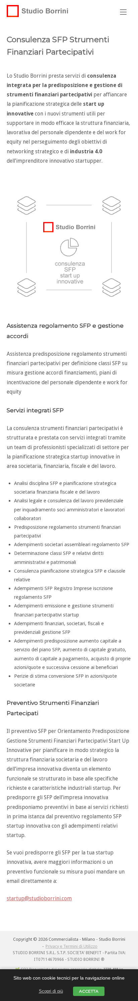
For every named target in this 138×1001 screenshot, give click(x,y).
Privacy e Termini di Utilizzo (71, 946)
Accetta (88, 991)
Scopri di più (51, 991)
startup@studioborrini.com (39, 898)
